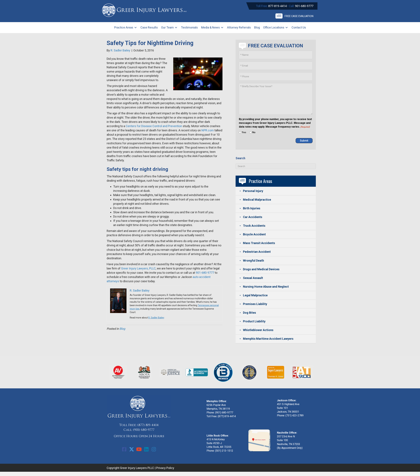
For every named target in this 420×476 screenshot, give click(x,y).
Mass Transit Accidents (259, 243)
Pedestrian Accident (257, 251)
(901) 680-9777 (143, 430)
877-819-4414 (277, 6)
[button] (124, 449)
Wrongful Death (253, 260)
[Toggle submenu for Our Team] (176, 27)
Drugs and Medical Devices (261, 269)
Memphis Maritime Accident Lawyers (268, 338)
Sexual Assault (253, 278)
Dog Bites (249, 312)
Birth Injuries (251, 208)
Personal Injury (253, 191)
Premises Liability (255, 304)
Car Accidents (252, 217)
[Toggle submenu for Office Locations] (287, 27)
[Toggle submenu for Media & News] (222, 27)
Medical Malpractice (257, 199)
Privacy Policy (165, 468)
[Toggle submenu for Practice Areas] (135, 27)
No (253, 132)
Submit (304, 140)
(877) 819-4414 (148, 425)
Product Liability (254, 321)
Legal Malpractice (255, 295)
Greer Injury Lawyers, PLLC (138, 268)
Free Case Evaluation (298, 16)
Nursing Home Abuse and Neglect (266, 286)
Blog (122, 328)
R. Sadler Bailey (156, 317)
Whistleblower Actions (258, 330)
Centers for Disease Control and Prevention (154, 126)
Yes (244, 132)
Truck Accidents (254, 225)
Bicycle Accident (254, 234)
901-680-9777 (304, 6)
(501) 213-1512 (224, 450)
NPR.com (207, 130)
